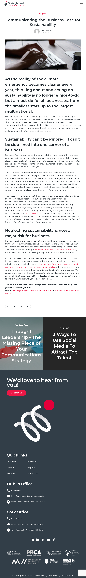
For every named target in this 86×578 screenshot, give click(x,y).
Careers (10, 467)
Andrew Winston (33, 213)
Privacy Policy (40, 576)
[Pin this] (28, 306)
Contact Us (32, 473)
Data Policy (54, 576)
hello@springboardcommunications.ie (27, 496)
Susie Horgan (46, 30)
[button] (81, 3)
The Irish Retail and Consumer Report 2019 (55, 250)
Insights (42, 14)
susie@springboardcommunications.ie (32, 290)
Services (11, 473)
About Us (11, 462)
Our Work (31, 462)
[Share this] (7, 306)
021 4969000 (16, 519)
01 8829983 (16, 490)
